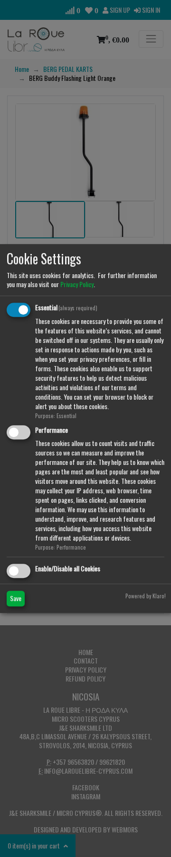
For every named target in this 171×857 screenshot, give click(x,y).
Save (15, 598)
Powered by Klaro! (145, 596)
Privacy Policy (77, 284)
